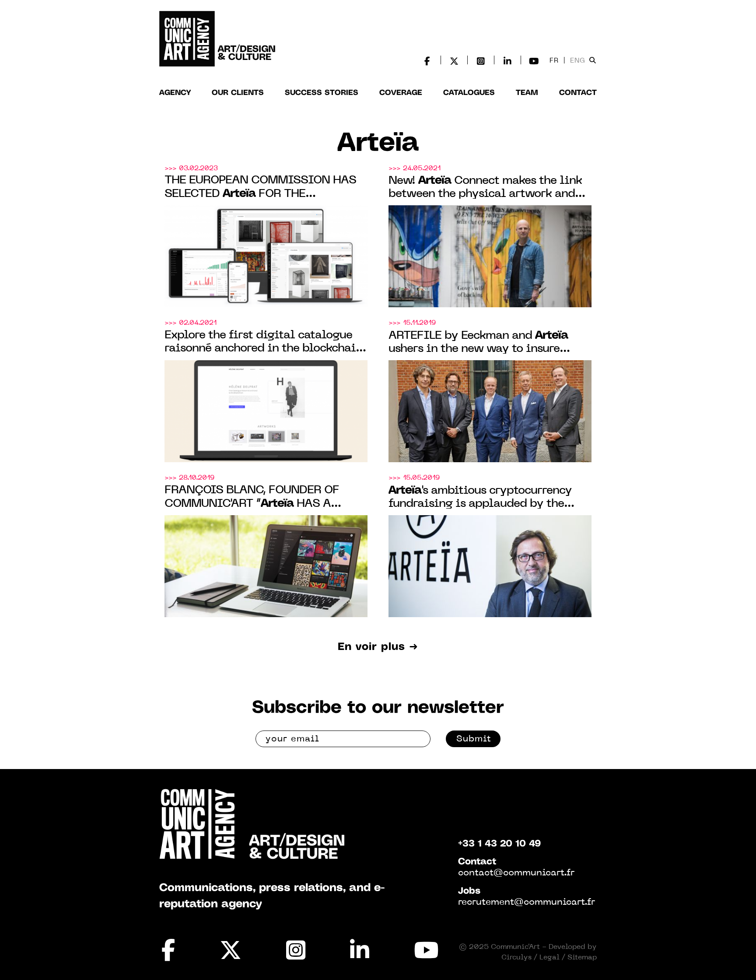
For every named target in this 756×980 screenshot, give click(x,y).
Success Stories (321, 92)
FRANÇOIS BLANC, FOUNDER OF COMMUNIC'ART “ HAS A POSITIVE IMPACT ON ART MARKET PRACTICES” (262, 498)
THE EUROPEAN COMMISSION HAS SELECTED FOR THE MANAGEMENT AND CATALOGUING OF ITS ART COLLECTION (260, 188)
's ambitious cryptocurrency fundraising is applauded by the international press (480, 498)
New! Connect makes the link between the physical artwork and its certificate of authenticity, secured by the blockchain (485, 188)
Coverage (400, 92)
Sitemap (582, 957)
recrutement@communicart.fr (526, 902)
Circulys (516, 957)
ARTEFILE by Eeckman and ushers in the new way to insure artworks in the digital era (478, 343)
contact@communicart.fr (516, 873)
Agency (175, 92)
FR (554, 61)
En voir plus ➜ (378, 647)
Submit (473, 739)
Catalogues (469, 92)
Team (527, 92)
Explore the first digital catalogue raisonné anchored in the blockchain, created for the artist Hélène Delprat (264, 342)
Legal (549, 957)
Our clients (238, 92)
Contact (578, 92)
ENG (577, 61)
